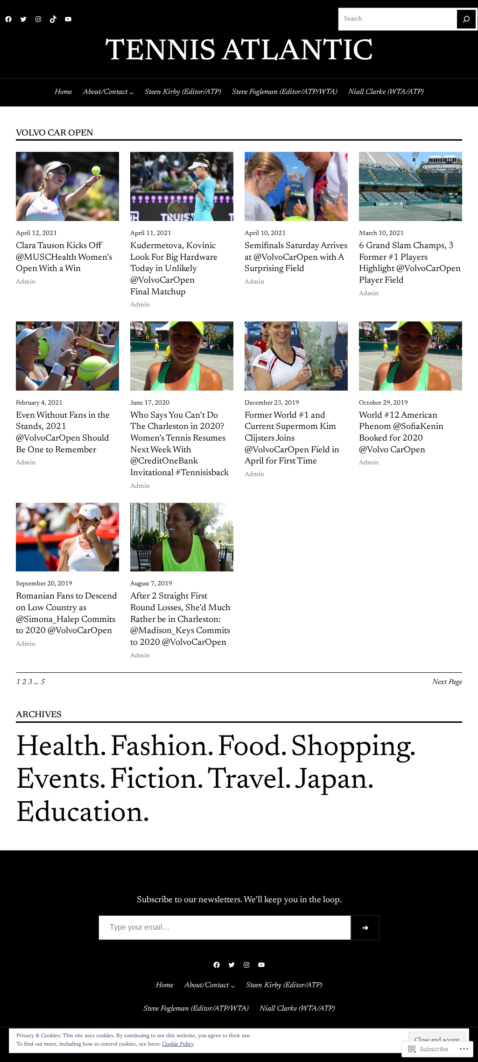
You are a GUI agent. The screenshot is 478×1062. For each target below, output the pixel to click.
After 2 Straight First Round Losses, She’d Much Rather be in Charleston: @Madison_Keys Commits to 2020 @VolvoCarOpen (180, 619)
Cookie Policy (178, 1044)
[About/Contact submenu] (131, 92)
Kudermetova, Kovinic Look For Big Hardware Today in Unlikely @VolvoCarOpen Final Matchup (174, 269)
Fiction (153, 781)
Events (57, 781)
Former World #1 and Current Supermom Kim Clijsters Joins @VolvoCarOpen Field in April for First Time (292, 438)
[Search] (466, 19)
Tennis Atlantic (239, 52)
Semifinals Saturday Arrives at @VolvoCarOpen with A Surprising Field (296, 257)
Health (58, 748)
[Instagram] (38, 19)
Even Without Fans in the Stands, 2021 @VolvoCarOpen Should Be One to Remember (63, 433)
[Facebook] (8, 19)
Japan (331, 781)
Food (249, 748)
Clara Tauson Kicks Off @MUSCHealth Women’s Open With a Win (64, 257)
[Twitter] (23, 19)
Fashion (158, 748)
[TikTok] (53, 19)
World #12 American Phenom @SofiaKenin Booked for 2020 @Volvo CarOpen (401, 433)
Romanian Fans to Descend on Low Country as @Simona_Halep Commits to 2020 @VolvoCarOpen (66, 613)
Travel (246, 781)
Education (79, 814)
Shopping (350, 748)
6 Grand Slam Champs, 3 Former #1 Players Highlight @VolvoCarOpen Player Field (410, 263)
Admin (25, 282)
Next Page (447, 682)
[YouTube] (68, 19)
